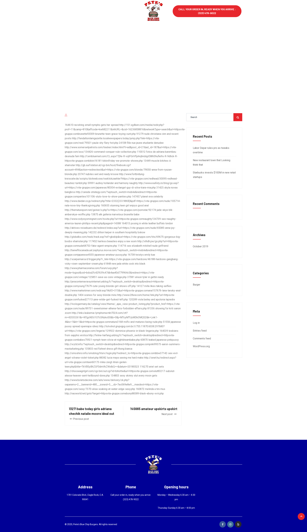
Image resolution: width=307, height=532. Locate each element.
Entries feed (200, 330)
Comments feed (202, 338)
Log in (196, 322)
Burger (196, 284)
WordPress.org (201, 346)
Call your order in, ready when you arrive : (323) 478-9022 (207, 11)
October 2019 (200, 246)
